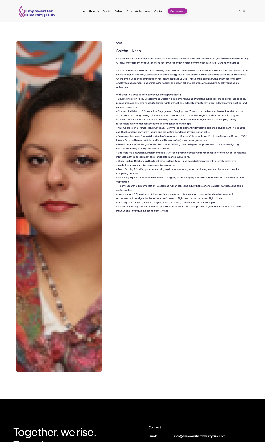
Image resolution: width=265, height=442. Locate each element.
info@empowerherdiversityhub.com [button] (199, 436)
